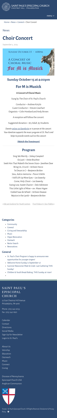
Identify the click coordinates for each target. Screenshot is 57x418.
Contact (5, 324)
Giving (5, 368)
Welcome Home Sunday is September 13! (24, 263)
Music (9, 234)
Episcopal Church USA (12, 380)
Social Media (7, 331)
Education (6, 354)
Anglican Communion (12, 384)
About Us (6, 347)
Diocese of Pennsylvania (13, 376)
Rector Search (12, 243)
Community (12, 224)
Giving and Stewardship (17, 231)
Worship (6, 350)
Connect (6, 364)
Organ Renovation (14, 237)
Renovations (12, 247)
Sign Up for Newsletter (12, 335)
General (20, 22)
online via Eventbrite (20, 129)
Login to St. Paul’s (10, 338)
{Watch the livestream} (28, 142)
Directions (7, 327)
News (13, 22)
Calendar (6, 320)
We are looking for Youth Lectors (17, 204)
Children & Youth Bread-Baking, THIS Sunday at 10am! (29, 272)
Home (6, 22)
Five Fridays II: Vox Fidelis (43, 204)
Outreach (11, 240)
